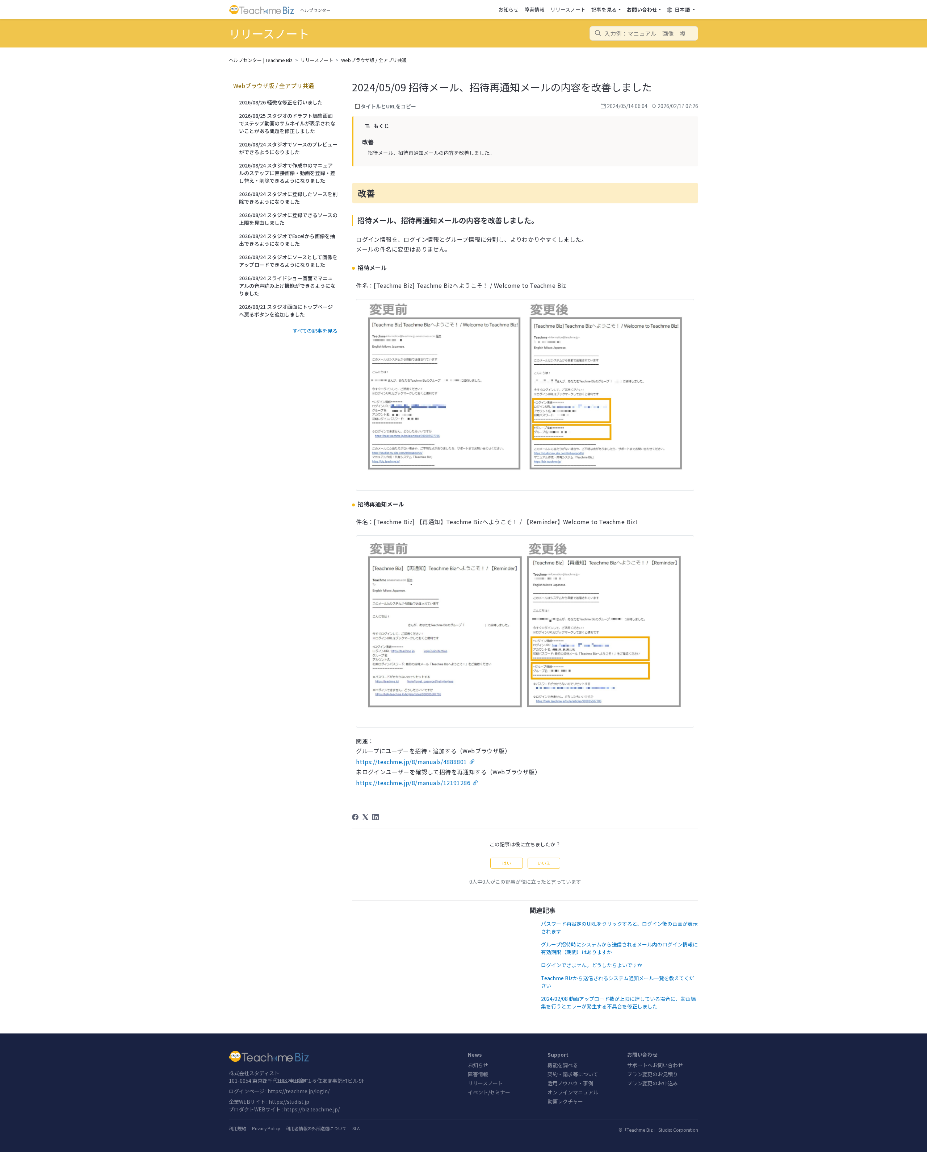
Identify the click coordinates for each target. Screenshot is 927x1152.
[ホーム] (344, 1056)
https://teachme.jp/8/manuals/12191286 (413, 782)
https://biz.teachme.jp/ (312, 1109)
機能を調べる (563, 1065)
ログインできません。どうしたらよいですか (591, 965)
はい (506, 863)
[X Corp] (365, 817)
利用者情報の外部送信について (316, 1128)
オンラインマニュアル (573, 1092)
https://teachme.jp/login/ (299, 1091)
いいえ (543, 863)
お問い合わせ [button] (642, 9)
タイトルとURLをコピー (388, 106)
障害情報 (534, 9)
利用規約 (237, 1128)
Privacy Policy (266, 1128)
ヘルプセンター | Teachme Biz (261, 60)
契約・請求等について (573, 1074)
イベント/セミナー (489, 1092)
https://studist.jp (289, 1101)
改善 (368, 141)
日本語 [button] (682, 9)
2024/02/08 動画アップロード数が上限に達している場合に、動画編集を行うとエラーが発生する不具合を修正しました (618, 1002)
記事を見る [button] (604, 9)
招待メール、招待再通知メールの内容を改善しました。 (431, 152)
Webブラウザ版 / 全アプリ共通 (374, 60)
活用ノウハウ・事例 (570, 1083)
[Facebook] (355, 817)
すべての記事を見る (315, 330)
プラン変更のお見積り (652, 1074)
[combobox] (644, 33)
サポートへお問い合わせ (655, 1065)
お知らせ (508, 9)
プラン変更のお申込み (652, 1083)
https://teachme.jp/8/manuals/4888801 (411, 761)
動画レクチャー (565, 1101)
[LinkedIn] (375, 817)
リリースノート (568, 9)
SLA (356, 1128)
